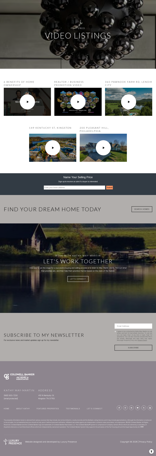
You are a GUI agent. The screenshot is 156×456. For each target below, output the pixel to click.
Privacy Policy (142, 340)
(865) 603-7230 (11, 395)
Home (6, 409)
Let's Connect (95, 409)
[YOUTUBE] (137, 407)
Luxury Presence (68, 442)
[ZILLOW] (150, 407)
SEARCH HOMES (141, 209)
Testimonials (73, 409)
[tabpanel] (78, 121)
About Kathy (23, 409)
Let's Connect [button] (78, 279)
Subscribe (133, 348)
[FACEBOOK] (119, 407)
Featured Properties (48, 409)
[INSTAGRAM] (125, 407)
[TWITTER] (143, 407)
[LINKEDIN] (131, 407)
